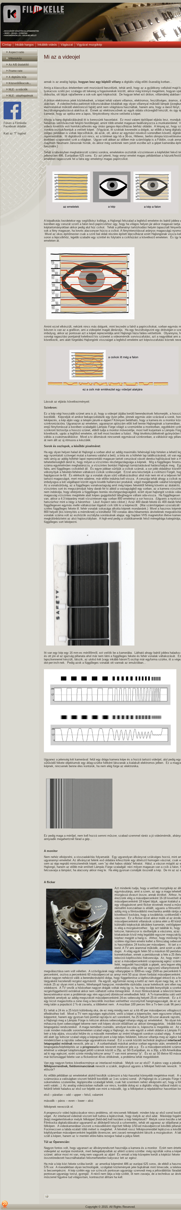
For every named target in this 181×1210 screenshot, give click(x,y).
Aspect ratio (16, 52)
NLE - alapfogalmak (21, 95)
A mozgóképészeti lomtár (54, 13)
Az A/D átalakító (19, 64)
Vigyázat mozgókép (89, 44)
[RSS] (5, 1204)
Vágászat (67, 44)
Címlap (6, 44)
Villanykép (15, 58)
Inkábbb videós (47, 44)
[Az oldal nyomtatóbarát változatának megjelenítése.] (47, 1196)
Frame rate (16, 70)
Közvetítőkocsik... (20, 83)
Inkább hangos (24, 44)
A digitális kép (17, 77)
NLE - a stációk (18, 89)
